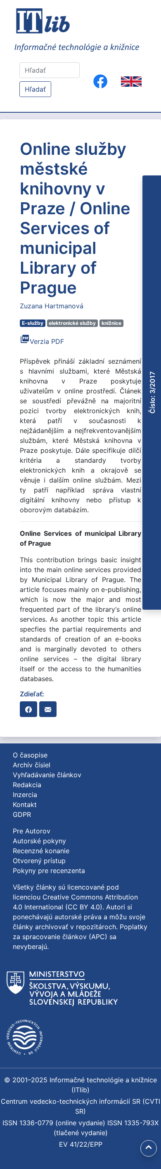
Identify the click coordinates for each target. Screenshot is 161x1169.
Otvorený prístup (39, 861)
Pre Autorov (31, 831)
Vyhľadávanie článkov (47, 775)
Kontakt (25, 804)
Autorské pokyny (39, 841)
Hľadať (35, 89)
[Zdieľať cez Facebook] (28, 709)
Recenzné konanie (41, 851)
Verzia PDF (42, 341)
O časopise (30, 755)
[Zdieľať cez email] (48, 709)
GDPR (22, 814)
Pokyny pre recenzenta (49, 870)
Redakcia (27, 785)
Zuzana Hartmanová (51, 306)
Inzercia (25, 794)
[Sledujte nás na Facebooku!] (100, 81)
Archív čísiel (31, 765)
